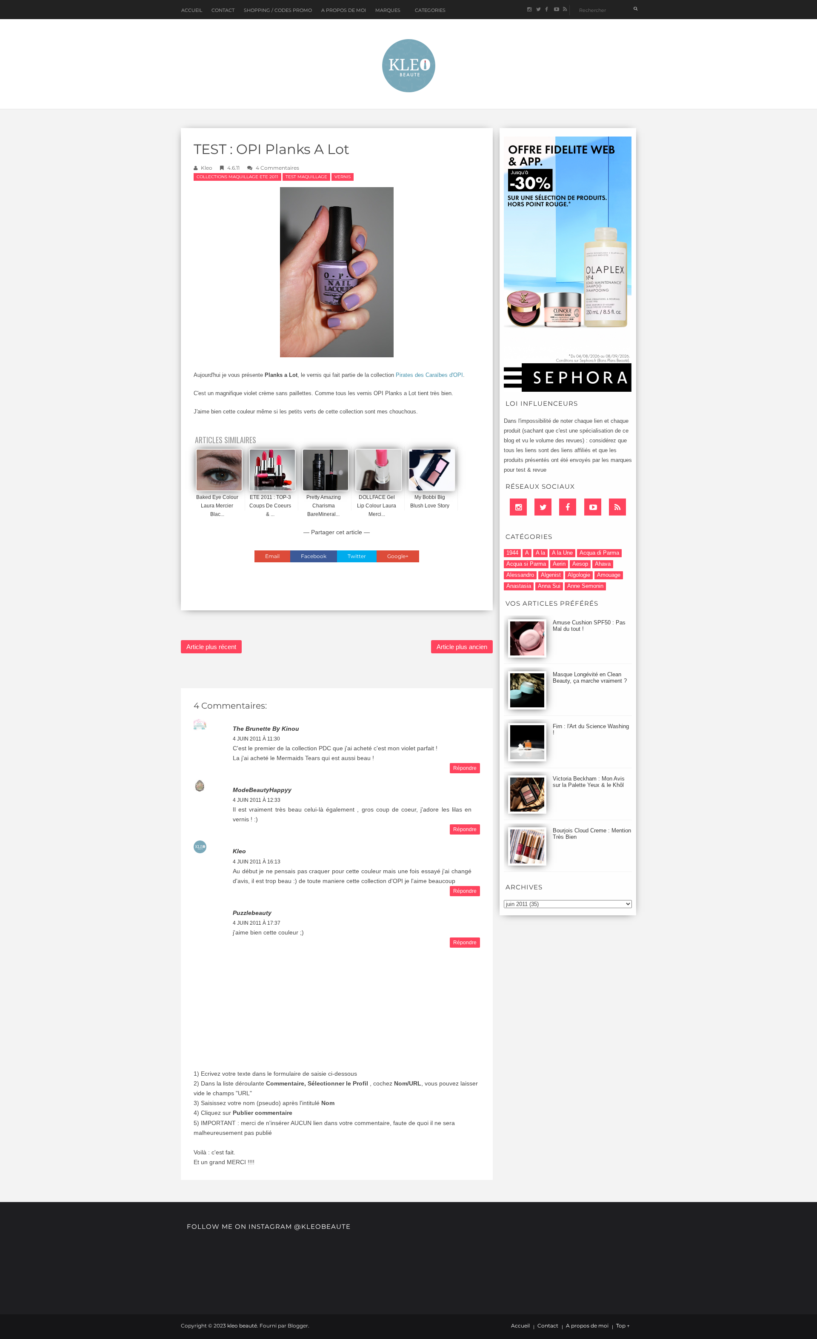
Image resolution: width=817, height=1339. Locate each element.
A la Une (562, 553)
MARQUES (387, 10)
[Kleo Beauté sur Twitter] (538, 9)
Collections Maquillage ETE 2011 (237, 176)
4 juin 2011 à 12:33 (256, 800)
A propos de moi (587, 1325)
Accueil (191, 10)
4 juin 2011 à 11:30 (256, 739)
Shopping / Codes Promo (278, 10)
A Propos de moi (343, 10)
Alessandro (520, 575)
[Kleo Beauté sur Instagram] (529, 9)
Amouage (608, 575)
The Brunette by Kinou (266, 728)
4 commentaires (277, 168)
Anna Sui (549, 586)
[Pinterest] (592, 507)
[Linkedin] (518, 507)
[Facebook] (567, 507)
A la (540, 553)
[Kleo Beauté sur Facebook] (547, 9)
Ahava (603, 564)
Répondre (465, 768)
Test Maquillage (306, 176)
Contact (222, 10)
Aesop (580, 564)
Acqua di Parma (599, 553)
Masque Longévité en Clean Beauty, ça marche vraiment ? (590, 677)
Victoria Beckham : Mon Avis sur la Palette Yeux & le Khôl (589, 781)
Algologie (579, 575)
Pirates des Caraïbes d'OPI (429, 375)
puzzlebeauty (252, 912)
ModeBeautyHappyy (262, 789)
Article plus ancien (462, 646)
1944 (512, 553)
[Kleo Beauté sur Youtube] (555, 9)
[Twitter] (542, 507)
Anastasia (518, 586)
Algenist (551, 575)
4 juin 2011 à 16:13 (256, 862)
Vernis (342, 176)
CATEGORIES (430, 10)
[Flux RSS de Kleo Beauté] (564, 9)
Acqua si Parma (526, 564)
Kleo (206, 168)
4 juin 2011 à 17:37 (256, 923)
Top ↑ (623, 1325)
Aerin (559, 564)
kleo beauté (242, 1325)
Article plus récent (211, 646)
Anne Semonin (585, 586)
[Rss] (617, 507)
